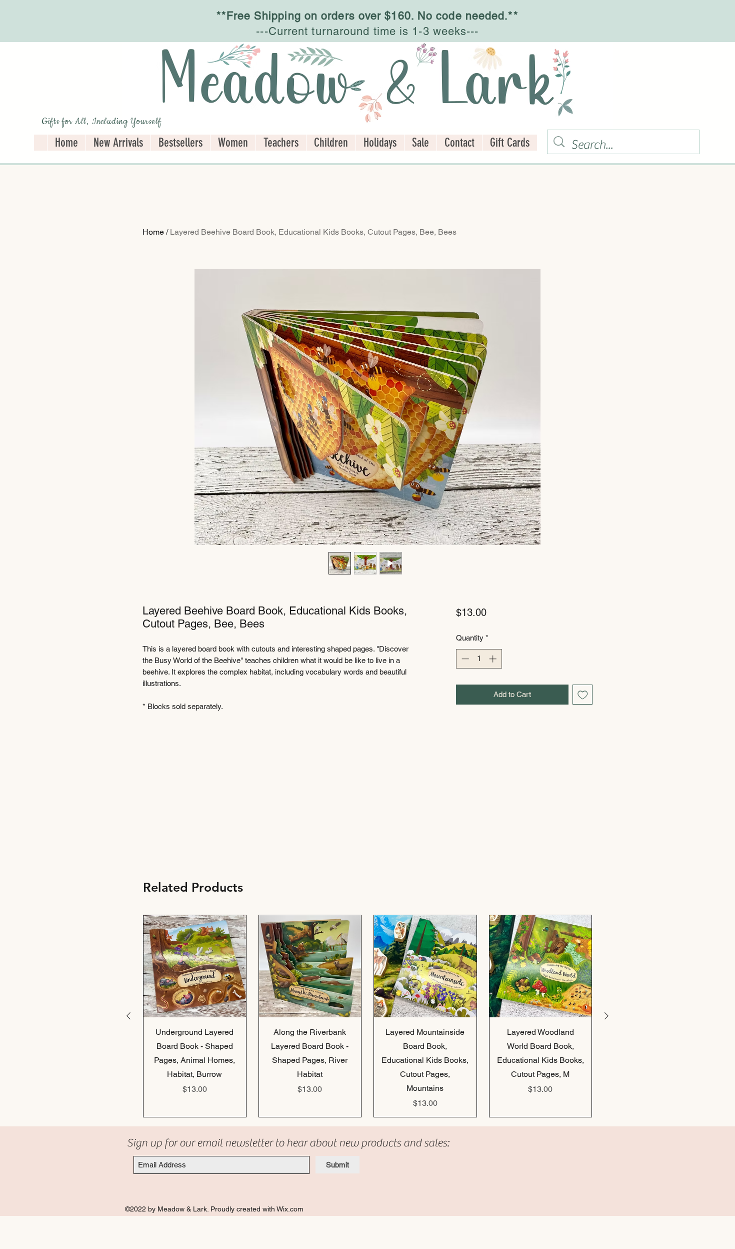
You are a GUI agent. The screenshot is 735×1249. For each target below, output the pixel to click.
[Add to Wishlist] (582, 695)
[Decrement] (464, 659)
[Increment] (493, 659)
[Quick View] (195, 966)
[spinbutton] (478, 659)
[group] (367, 1016)
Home (153, 232)
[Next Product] (606, 1016)
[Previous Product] (128, 1016)
